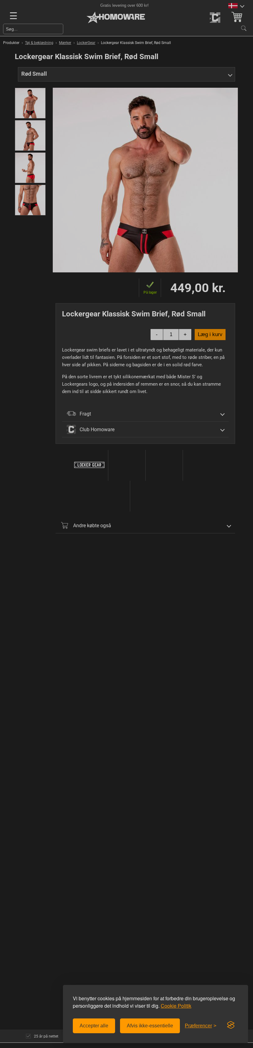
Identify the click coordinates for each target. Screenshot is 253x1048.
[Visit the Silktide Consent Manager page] (230, 1025)
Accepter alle (94, 1025)
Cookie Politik (176, 1005)
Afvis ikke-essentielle (150, 1025)
